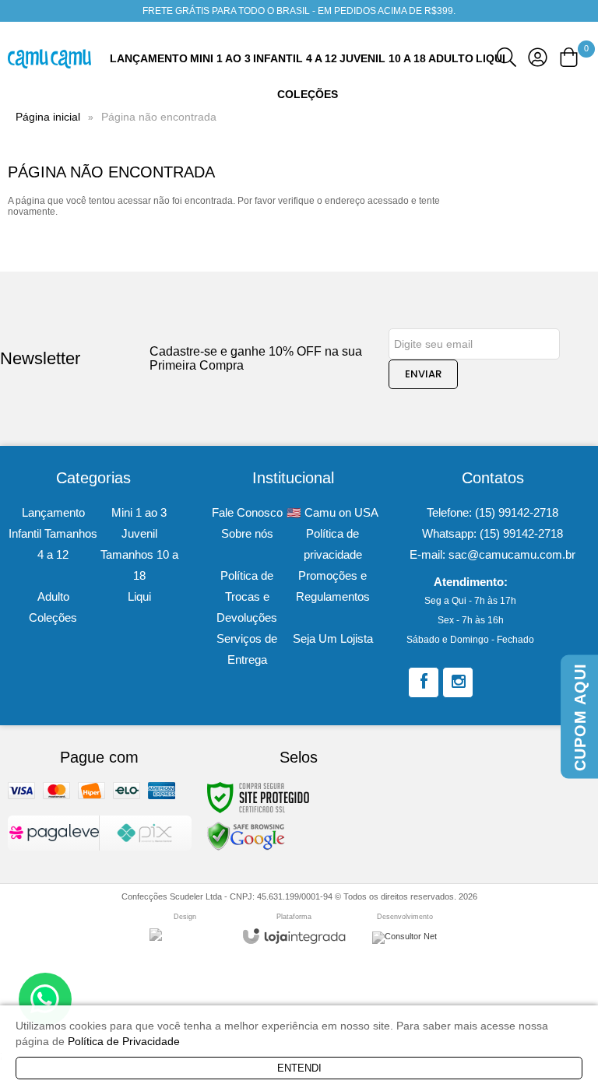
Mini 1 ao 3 (139, 512)
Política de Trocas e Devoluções (246, 596)
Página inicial (48, 117)
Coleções (53, 617)
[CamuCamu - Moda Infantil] (49, 59)
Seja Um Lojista (333, 638)
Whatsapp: (492, 533)
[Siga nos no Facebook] (423, 682)
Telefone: (492, 512)
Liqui (139, 596)
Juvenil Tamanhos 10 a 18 (139, 554)
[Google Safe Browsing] (246, 835)
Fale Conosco (247, 512)
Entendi (299, 1068)
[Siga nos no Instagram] (457, 682)
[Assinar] (423, 374)
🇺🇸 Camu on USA (332, 512)
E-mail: (492, 554)
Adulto (53, 596)
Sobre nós (247, 533)
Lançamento (53, 512)
